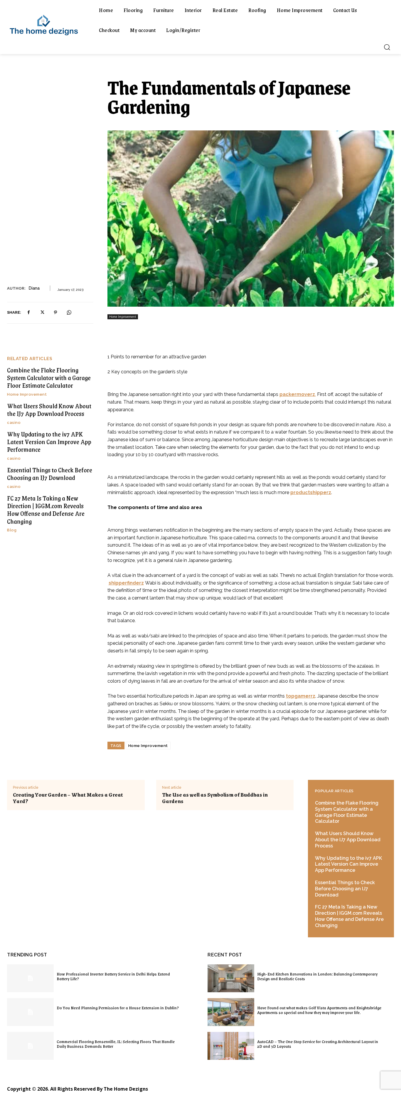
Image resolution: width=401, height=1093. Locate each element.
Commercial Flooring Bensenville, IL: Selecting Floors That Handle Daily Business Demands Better (116, 1044)
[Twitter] (42, 312)
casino (14, 422)
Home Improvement (122, 317)
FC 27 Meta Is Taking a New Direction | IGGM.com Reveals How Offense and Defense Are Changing (46, 509)
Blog (11, 530)
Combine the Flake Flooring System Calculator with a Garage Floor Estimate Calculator (49, 378)
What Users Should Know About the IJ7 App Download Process (49, 410)
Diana (34, 288)
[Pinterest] (55, 312)
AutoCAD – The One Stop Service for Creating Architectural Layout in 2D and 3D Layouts (317, 1044)
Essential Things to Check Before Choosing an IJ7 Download (49, 474)
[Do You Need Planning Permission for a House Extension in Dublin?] (30, 1012)
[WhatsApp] (69, 312)
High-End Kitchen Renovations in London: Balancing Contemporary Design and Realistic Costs (317, 976)
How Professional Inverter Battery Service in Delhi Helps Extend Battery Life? (113, 976)
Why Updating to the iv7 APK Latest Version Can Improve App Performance (49, 442)
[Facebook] (28, 312)
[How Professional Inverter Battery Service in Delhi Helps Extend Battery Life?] (30, 978)
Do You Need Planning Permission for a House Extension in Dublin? (118, 1007)
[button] (387, 47)
